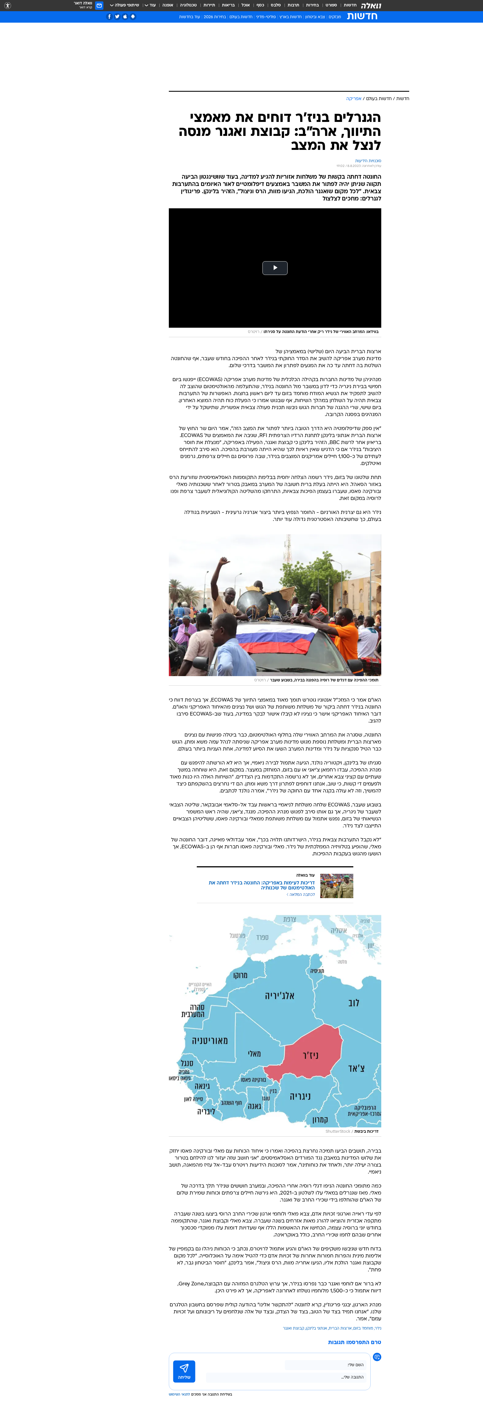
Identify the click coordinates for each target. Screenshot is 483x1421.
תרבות (293, 5)
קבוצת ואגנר (293, 1328)
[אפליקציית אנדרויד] (132, 16)
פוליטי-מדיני (266, 17)
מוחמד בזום (363, 1328)
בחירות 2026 (215, 17)
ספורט (331, 5)
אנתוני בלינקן (316, 1328)
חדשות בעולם (240, 17)
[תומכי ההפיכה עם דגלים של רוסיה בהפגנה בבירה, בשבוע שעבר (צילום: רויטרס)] (275, 610)
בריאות (228, 5)
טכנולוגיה (188, 5)
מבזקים (335, 17)
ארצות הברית (340, 1328)
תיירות (209, 5)
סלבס (276, 5)
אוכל (246, 5)
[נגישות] (7, 5)
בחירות (312, 5)
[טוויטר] (117, 16)
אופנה (167, 5)
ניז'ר (378, 1328)
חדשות (350, 5)
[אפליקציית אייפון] (125, 16)
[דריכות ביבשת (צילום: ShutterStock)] (275, 1026)
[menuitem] (347, 6)
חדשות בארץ (291, 17)
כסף (260, 5)
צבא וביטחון (315, 17)
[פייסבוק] (109, 16)
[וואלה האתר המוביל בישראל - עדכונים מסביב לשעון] (371, 5)
